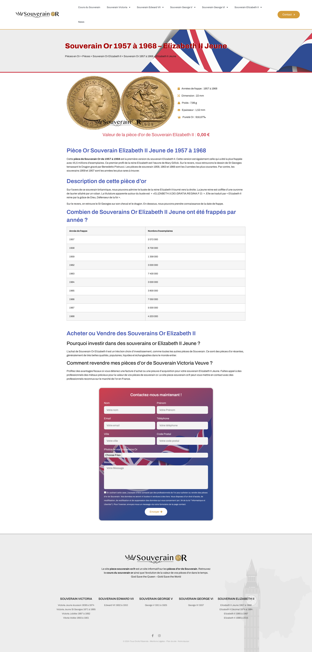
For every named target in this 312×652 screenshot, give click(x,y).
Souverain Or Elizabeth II (107, 56)
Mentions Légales (157, 641)
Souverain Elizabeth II (246, 7)
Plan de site (171, 641)
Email (107, 418)
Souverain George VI (213, 7)
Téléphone (163, 418)
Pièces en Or (72, 56)
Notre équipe (183, 641)
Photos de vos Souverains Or (120, 449)
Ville (106, 434)
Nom (107, 403)
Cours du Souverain (89, 7)
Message (109, 462)
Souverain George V (181, 7)
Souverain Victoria (117, 7)
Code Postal (164, 434)
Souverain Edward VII (149, 7)
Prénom (161, 403)
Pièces (86, 56)
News (81, 22)
